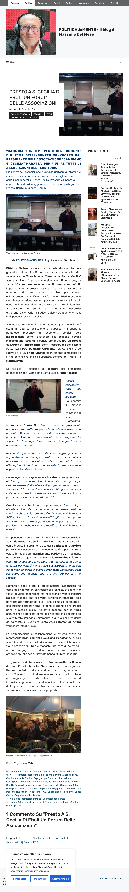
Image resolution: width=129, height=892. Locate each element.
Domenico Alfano (61, 781)
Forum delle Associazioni (28, 785)
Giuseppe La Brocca (17, 788)
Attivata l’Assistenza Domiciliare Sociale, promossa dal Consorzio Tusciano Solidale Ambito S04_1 (111, 233)
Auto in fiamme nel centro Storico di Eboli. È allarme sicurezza (111, 213)
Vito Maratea (33, 795)
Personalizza (19, 879)
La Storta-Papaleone (40, 788)
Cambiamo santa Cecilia (19, 778)
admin (12, 109)
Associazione (70, 774)
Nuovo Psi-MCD (38, 791)
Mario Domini (74, 788)
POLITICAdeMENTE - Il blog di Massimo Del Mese (87, 32)
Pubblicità (99, 3)
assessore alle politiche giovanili (45, 774)
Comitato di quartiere (59, 778)
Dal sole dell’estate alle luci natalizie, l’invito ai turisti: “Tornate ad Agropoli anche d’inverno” (112, 195)
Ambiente (84, 3)
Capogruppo (40, 778)
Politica (28, 3)
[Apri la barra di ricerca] (121, 62)
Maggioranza (59, 788)
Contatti (114, 3)
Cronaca (15, 3)
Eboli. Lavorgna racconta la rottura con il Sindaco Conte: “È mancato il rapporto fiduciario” (111, 173)
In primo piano (18, 118)
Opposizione (54, 791)
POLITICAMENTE (28, 260)
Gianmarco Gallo (69, 785)
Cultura (69, 3)
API (12, 774)
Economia (42, 3)
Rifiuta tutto (39, 879)
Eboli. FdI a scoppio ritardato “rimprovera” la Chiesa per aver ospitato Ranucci (111, 275)
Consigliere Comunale (18, 781)
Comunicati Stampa (20, 114)
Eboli (49, 114)
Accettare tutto (60, 879)
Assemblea (20, 774)
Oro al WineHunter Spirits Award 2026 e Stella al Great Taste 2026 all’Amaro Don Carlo (111, 255)
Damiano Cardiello (40, 781)
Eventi (57, 3)
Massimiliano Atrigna (17, 791)
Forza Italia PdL (51, 785)
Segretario (20, 795)
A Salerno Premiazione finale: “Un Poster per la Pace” (38, 798)
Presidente (67, 791)
